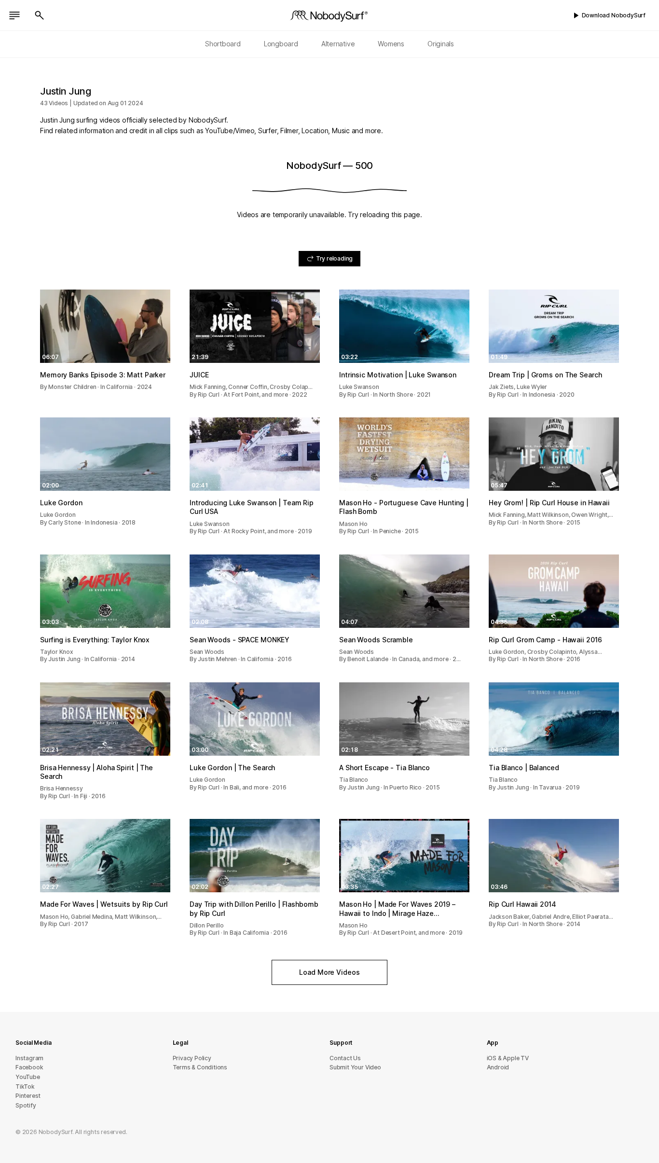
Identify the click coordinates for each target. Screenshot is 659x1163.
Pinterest (28, 1095)
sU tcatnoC (345, 1058)
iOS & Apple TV (508, 1058)
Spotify (25, 1105)
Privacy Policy (192, 1058)
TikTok (25, 1086)
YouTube (27, 1076)
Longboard (281, 44)
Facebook (29, 1067)
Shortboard (223, 44)
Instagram (29, 1058)
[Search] (39, 15)
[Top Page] (329, 15)
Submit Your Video (355, 1067)
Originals (440, 44)
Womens (391, 44)
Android (498, 1067)
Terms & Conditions (200, 1067)
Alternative (338, 44)
